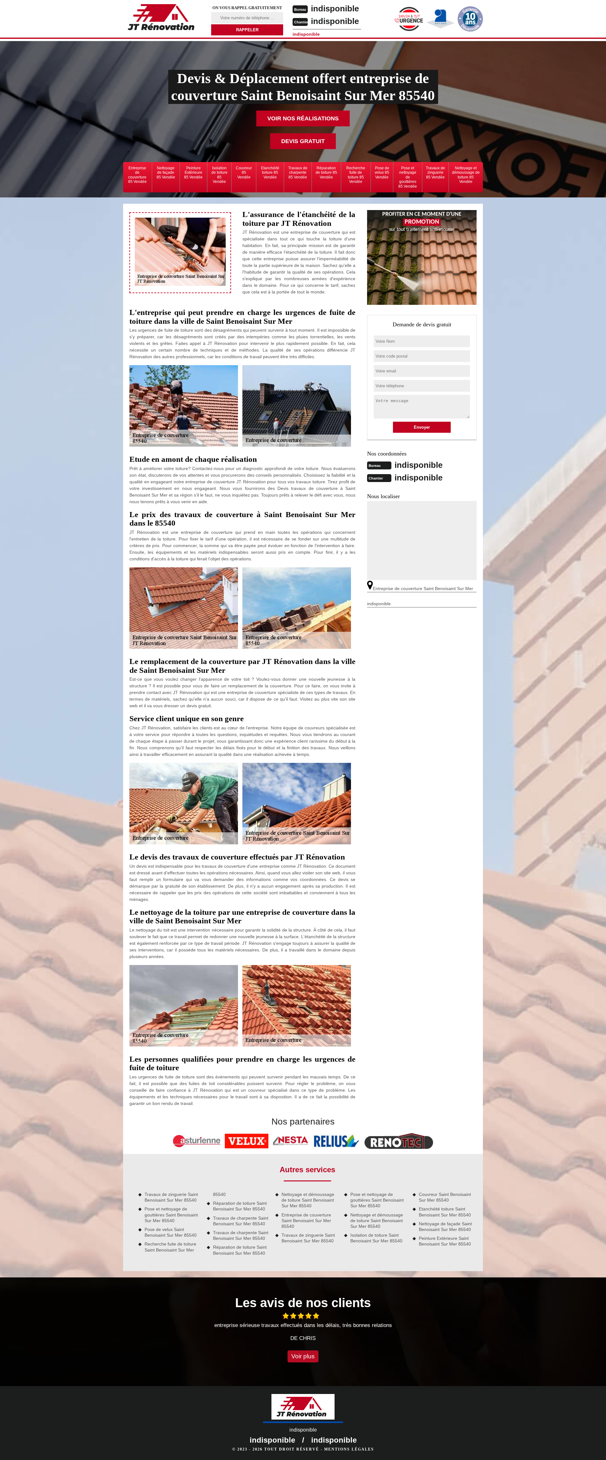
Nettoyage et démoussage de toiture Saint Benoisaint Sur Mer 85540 (308, 1200)
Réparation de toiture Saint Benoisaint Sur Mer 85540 (240, 1206)
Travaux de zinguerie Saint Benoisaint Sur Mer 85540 (171, 1197)
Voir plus (303, 1356)
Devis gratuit (303, 141)
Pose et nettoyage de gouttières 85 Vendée (407, 177)
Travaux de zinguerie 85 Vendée (435, 172)
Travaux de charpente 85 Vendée (297, 172)
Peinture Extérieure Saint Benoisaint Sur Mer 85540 (445, 1241)
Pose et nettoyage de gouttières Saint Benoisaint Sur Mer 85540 (171, 1214)
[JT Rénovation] (163, 18)
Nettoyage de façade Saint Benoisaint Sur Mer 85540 (445, 1226)
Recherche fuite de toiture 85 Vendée (355, 175)
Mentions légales (349, 1449)
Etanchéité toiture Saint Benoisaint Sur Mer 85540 (445, 1211)
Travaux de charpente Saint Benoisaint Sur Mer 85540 (240, 1221)
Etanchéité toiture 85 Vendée (270, 172)
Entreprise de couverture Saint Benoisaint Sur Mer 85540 (306, 1220)
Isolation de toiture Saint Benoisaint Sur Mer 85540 (376, 1238)
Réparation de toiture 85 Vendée (326, 172)
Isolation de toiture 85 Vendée (219, 175)
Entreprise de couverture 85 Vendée (137, 175)
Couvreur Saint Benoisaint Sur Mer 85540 (445, 1197)
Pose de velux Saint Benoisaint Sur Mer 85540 (171, 1232)
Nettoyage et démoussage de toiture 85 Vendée (466, 175)
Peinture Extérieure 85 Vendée (193, 172)
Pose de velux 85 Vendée (382, 172)
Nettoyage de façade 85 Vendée (166, 172)
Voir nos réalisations (303, 118)
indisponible (335, 8)
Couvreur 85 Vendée (244, 172)
